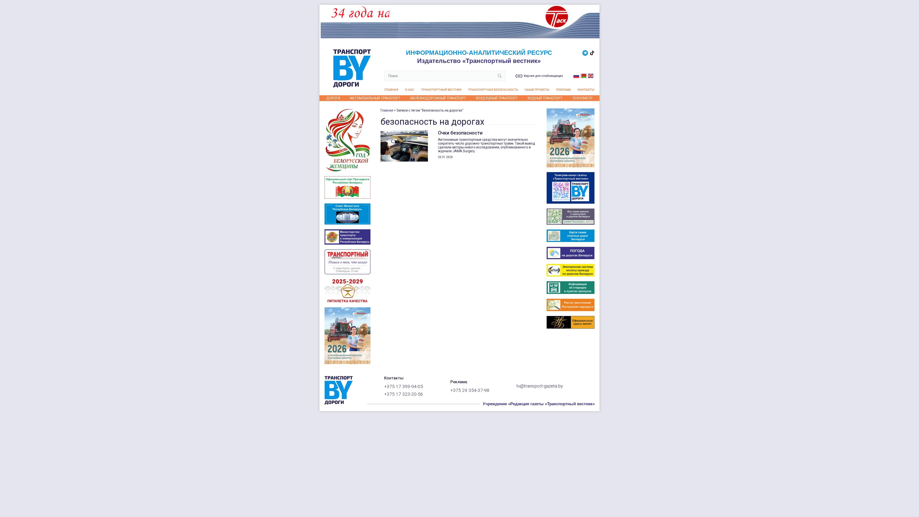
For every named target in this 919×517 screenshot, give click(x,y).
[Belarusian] (584, 75)
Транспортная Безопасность (493, 89)
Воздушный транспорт (497, 98)
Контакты (586, 89)
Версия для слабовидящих (543, 76)
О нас (409, 89)
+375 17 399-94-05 (403, 386)
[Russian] (576, 75)
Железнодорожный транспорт (438, 98)
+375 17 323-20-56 (403, 394)
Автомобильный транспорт (375, 98)
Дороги (333, 98)
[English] (591, 75)
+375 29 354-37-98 (469, 390)
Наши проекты (537, 89)
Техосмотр (582, 98)
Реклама (563, 89)
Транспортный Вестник (441, 89)
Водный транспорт (545, 98)
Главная (391, 89)
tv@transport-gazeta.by (539, 386)
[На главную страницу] (338, 403)
